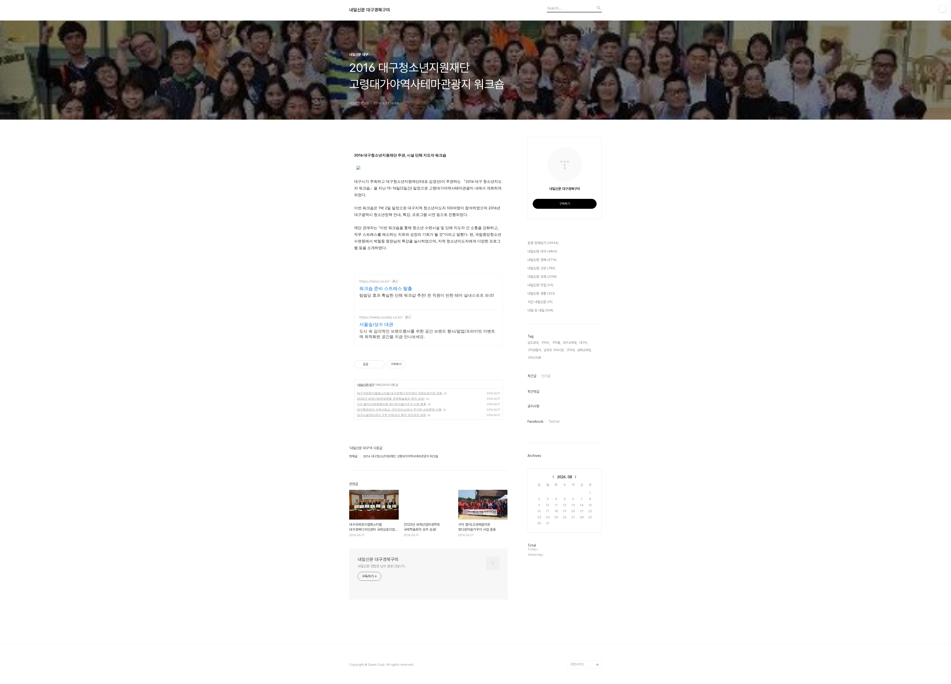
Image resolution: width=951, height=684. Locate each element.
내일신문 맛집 (540, 285)
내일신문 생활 (541, 293)
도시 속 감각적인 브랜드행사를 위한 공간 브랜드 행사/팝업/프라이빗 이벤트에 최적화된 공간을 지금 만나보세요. (427, 334)
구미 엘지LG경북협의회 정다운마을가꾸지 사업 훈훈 (391, 404)
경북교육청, (584, 350)
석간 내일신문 (540, 302)
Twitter (554, 421)
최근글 (532, 376)
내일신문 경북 (542, 260)
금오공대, (533, 342)
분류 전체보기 (543, 243)
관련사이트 (577, 664)
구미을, (556, 342)
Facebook (535, 421)
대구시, (583, 342)
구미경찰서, (535, 350)
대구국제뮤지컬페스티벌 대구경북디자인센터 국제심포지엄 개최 (399, 393)
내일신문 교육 (542, 277)
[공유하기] (373, 364)
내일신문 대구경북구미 (369, 9)
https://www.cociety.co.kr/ (380, 317)
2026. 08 (564, 477)
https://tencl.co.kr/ (374, 281)
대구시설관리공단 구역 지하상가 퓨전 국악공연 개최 (391, 415)
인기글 (545, 376)
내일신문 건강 (541, 268)
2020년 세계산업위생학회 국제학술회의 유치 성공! (390, 398)
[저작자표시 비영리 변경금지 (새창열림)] (412, 364)
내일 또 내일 (540, 310)
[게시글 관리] (379, 364)
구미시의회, (535, 358)
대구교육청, (570, 342)
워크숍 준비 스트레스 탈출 (385, 288)
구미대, (570, 350)
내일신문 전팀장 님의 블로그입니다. (382, 566)
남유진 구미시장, (554, 350)
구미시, (545, 342)
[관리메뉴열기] (942, 8)
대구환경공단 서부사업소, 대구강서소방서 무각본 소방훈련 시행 (399, 409)
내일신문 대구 (365, 385)
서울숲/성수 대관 (376, 324)
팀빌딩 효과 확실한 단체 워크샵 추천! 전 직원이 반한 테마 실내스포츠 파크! (426, 295)
